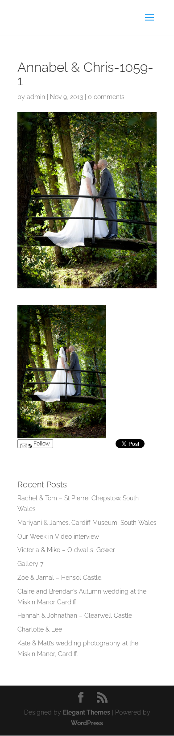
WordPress (87, 723)
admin (36, 96)
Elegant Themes (86, 712)
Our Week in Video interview (58, 536)
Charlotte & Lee (39, 629)
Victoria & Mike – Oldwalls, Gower (66, 549)
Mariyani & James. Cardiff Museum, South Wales (87, 522)
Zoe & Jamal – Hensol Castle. (59, 577)
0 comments (106, 96)
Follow (41, 444)
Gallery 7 (30, 563)
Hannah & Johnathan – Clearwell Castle (74, 615)
